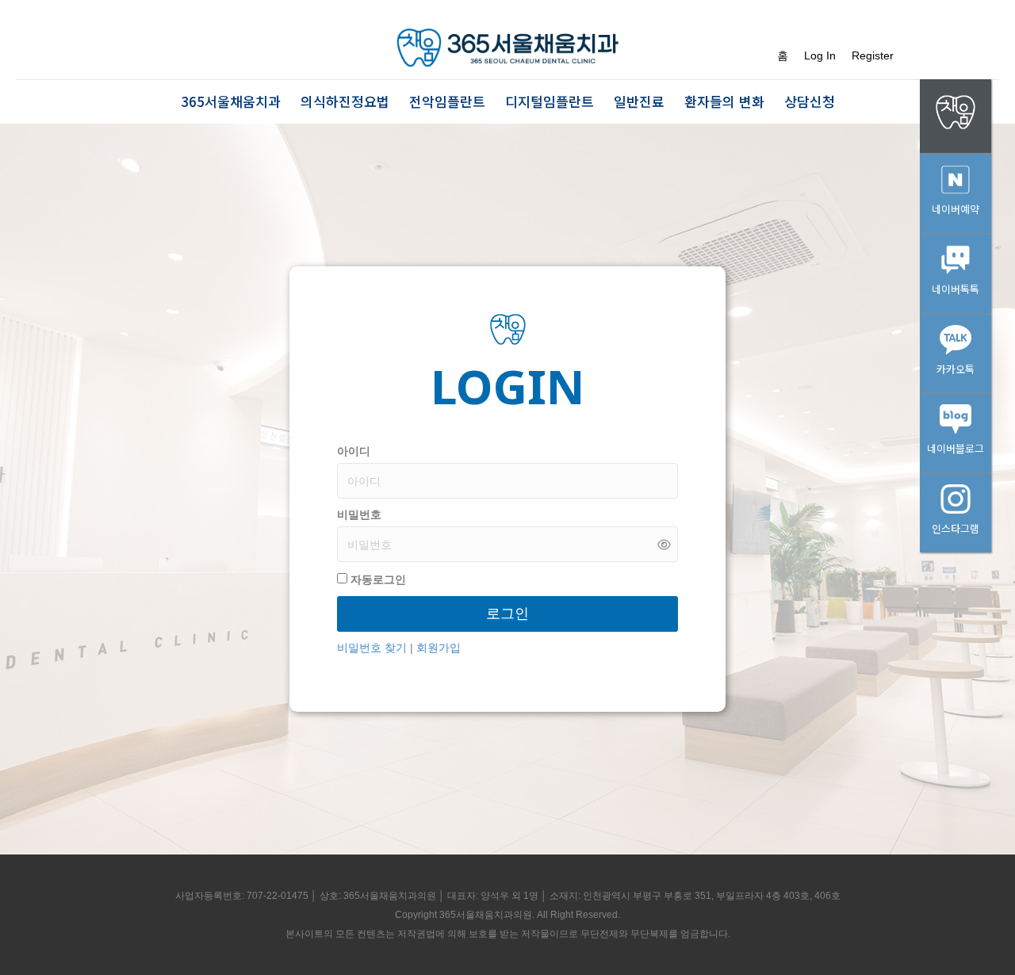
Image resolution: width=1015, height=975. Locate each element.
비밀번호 (359, 514)
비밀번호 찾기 (373, 647)
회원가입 (438, 647)
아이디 (353, 451)
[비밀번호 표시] (664, 544)
